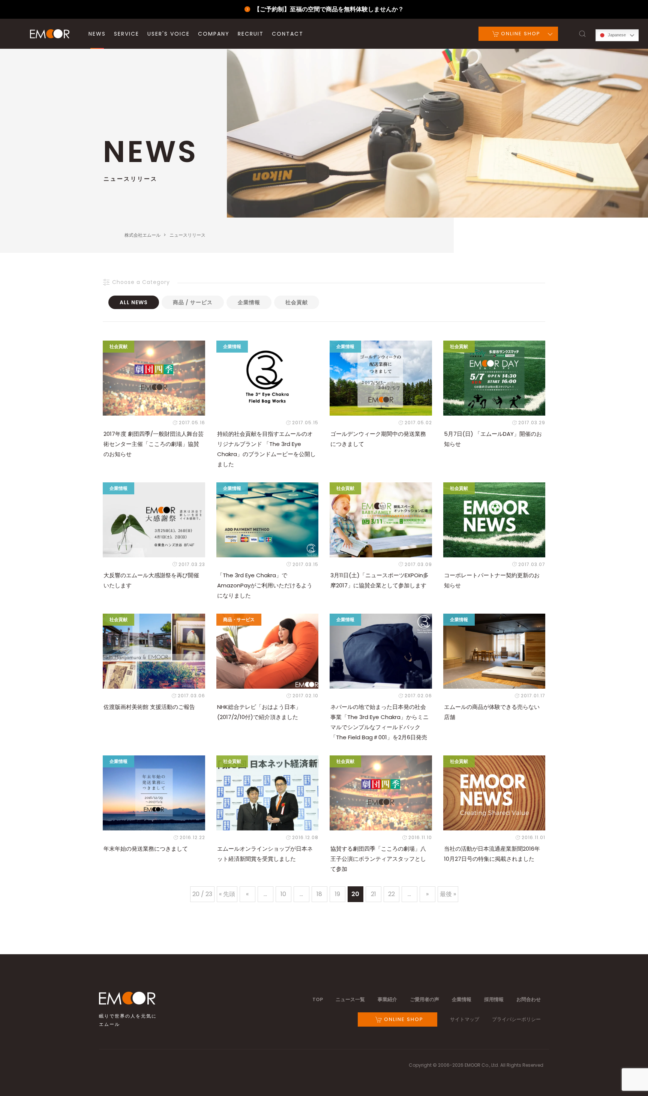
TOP (317, 999)
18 (319, 894)
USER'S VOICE (168, 34)
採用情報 (494, 999)
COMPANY (214, 34)
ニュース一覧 (350, 999)
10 (283, 894)
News (97, 34)
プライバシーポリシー (516, 1019)
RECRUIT (251, 34)
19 (337, 894)
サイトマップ (464, 1019)
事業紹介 (387, 999)
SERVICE (126, 34)
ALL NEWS (134, 302)
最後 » (448, 894)
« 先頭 (227, 894)
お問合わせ (528, 999)
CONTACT (287, 34)
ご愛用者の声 (424, 999)
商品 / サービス (193, 302)
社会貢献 (296, 302)
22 (391, 894)
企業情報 (249, 302)
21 (373, 894)
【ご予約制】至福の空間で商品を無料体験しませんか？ (329, 9)
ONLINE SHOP (519, 33)
